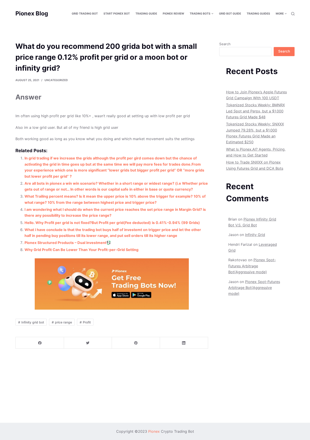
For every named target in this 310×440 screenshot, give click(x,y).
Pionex (154, 431)
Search (225, 44)
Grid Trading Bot (85, 13)
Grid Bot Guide (230, 13)
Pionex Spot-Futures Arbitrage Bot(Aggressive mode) (252, 266)
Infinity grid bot (32, 322)
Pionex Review (173, 13)
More (280, 13)
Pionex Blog (31, 13)
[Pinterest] (136, 343)
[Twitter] (88, 343)
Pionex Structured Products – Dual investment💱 (68, 242)
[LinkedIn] (184, 343)
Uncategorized (56, 80)
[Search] (293, 13)
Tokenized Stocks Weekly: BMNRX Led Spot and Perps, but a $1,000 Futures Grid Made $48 (255, 111)
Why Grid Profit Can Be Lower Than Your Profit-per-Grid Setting (81, 249)
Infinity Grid (255, 234)
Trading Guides (258, 13)
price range (63, 322)
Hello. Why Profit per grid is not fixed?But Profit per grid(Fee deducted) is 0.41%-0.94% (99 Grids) (112, 222)
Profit (87, 322)
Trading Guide (146, 13)
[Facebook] (40, 343)
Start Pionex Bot (116, 13)
